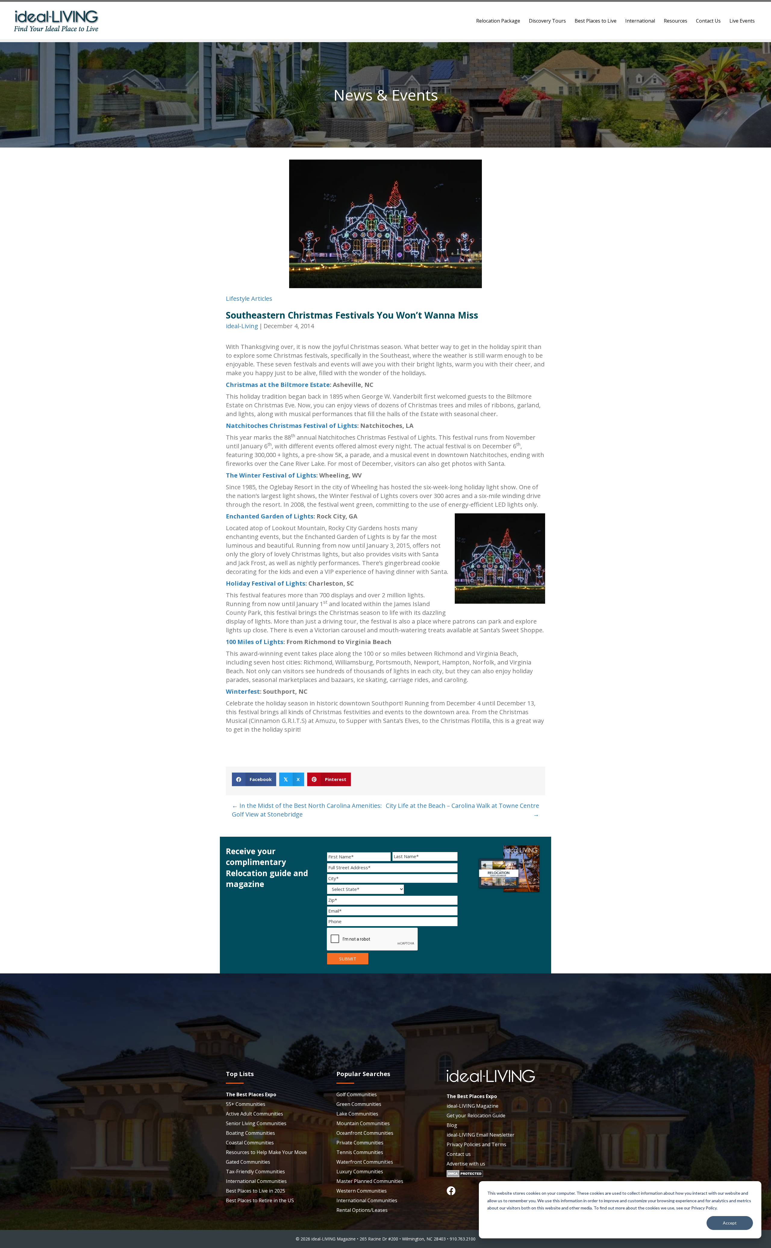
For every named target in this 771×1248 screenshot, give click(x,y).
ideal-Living (242, 326)
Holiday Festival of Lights (265, 583)
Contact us (459, 1154)
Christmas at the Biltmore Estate (278, 385)
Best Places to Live (595, 20)
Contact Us (708, 20)
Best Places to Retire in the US (260, 1200)
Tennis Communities (359, 1152)
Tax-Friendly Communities (255, 1171)
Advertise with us (466, 1163)
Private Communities (359, 1142)
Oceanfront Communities (364, 1133)
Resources (675, 20)
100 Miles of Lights (254, 642)
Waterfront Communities (364, 1162)
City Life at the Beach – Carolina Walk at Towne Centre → (462, 809)
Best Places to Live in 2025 (255, 1190)
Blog (452, 1125)
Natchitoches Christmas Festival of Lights (291, 426)
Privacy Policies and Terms (476, 1144)
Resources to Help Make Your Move (266, 1152)
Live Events (742, 20)
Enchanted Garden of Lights (270, 516)
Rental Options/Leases (362, 1210)
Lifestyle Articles (249, 298)
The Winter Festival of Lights (271, 475)
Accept (730, 1222)
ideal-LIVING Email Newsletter (480, 1134)
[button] (451, 1190)
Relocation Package (498, 20)
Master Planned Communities (369, 1181)
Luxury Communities (359, 1171)
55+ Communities (245, 1104)
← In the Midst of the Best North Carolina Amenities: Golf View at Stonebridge (307, 809)
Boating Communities (250, 1133)
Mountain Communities (363, 1123)
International (640, 20)
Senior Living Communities (256, 1123)
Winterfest (243, 691)
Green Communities (358, 1104)
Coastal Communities (250, 1142)
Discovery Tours (547, 20)
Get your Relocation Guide (476, 1115)
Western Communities (361, 1190)
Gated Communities (248, 1162)
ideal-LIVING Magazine (472, 1106)
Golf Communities (356, 1094)
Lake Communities (357, 1113)
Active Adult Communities (254, 1113)
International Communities (256, 1181)
